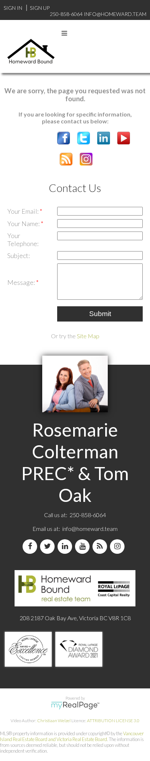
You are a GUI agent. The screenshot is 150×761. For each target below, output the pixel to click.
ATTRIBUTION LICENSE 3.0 (113, 720)
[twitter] (49, 546)
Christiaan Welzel (54, 720)
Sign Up (40, 8)
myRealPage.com (75, 705)
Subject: (18, 255)
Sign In (13, 8)
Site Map (88, 335)
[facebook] (31, 546)
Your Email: (23, 211)
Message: (21, 282)
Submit (100, 314)
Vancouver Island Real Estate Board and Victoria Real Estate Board (72, 736)
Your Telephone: (23, 239)
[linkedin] (66, 546)
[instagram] (118, 546)
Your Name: (24, 224)
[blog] (101, 546)
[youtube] (83, 546)
